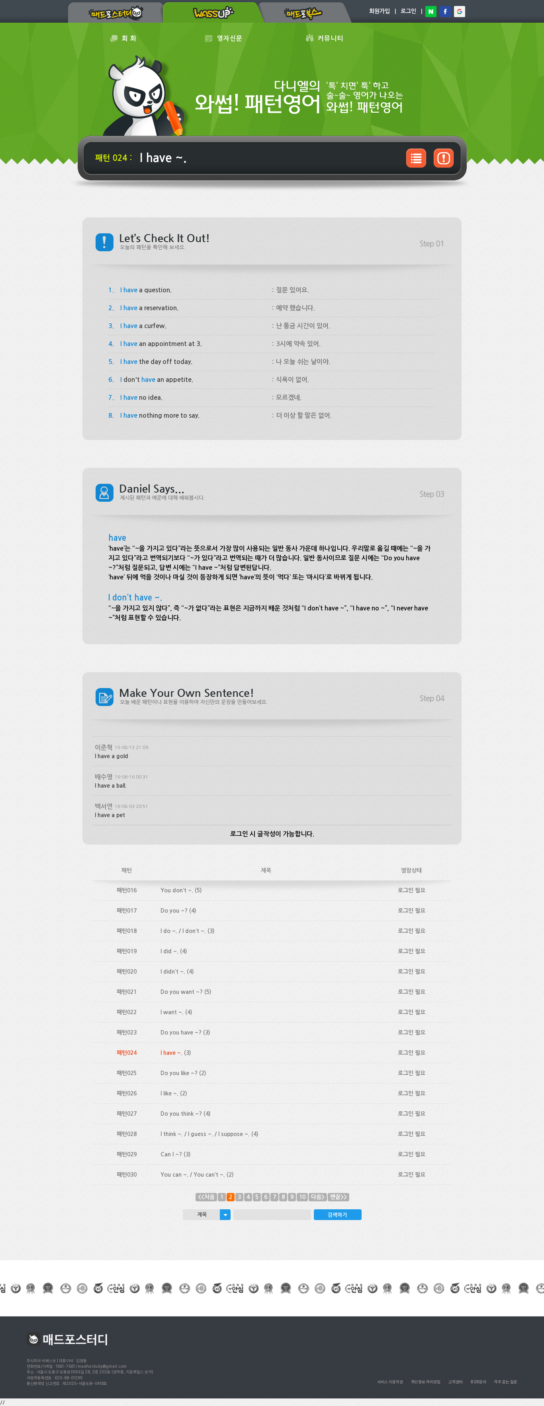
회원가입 (379, 11)
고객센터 (455, 1381)
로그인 (408, 11)
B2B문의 (478, 1381)
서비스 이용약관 (390, 1381)
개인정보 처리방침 (425, 1381)
